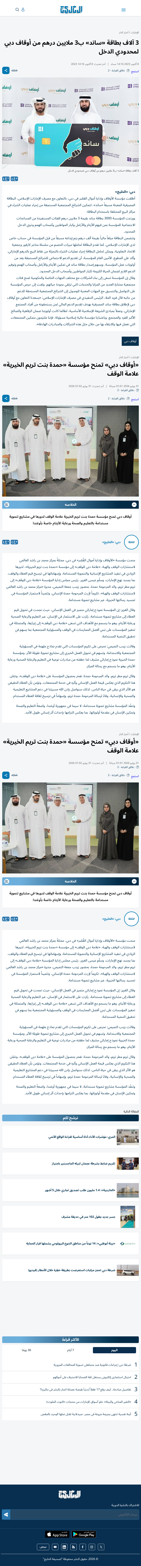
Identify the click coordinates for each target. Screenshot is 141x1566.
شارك (14, 70)
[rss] (73, 1547)
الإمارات (135, 32)
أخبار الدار (123, 32)
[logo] (72, 10)
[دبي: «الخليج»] (131, 542)
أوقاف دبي (130, 341)
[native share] (6, 70)
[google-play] (83, 1535)
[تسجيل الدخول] (20, 10)
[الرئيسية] (70, 1496)
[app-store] (57, 1535)
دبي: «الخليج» (111, 542)
